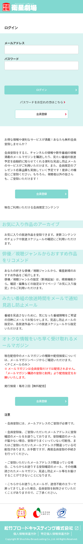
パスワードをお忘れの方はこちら (41, 102)
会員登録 (41, 114)
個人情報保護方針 (24, 534)
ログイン (41, 90)
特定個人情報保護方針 (55, 534)
